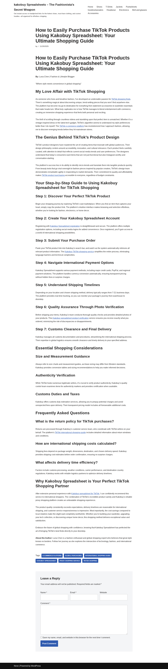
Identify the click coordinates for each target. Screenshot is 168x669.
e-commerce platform (52, 555)
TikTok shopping (90, 561)
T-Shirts (109, 7)
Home (90, 7)
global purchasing (73, 555)
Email (73, 592)
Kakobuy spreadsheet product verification (71, 318)
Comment (45, 603)
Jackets (119, 7)
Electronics (124, 10)
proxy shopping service (70, 561)
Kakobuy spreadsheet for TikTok (85, 494)
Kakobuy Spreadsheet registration (65, 226)
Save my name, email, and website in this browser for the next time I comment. (76, 637)
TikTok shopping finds (120, 99)
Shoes (99, 7)
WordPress (36, 666)
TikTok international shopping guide (70, 432)
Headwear (111, 10)
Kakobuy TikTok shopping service (79, 252)
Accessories (93, 13)
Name (43, 592)
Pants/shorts (131, 7)
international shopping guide (97, 555)
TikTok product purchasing (53, 175)
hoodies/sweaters (95, 10)
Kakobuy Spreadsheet (46, 561)
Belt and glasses (139, 10)
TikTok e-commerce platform (72, 126)
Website (103, 592)
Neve (16, 666)
